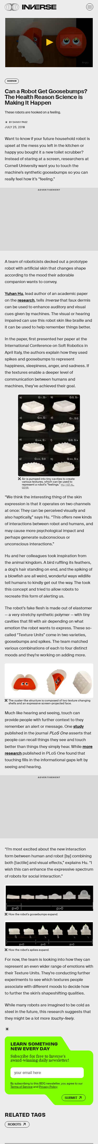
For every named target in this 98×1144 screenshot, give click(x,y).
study (78, 726)
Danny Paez (20, 122)
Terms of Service (21, 1087)
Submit (71, 1098)
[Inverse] (39, 7)
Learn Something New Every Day (34, 1046)
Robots (14, 1124)
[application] (49, 42)
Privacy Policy (48, 1087)
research (26, 300)
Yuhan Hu (14, 293)
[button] (49, 42)
